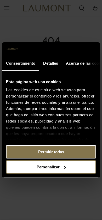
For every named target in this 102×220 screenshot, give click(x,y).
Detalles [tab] (50, 63)
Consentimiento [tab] (20, 63)
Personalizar (48, 167)
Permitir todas (51, 152)
